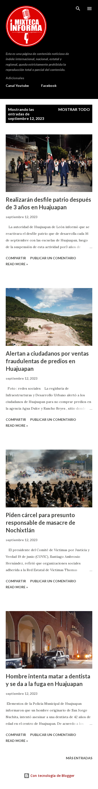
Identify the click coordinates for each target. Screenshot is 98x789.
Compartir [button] (16, 258)
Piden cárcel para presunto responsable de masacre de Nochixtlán (40, 522)
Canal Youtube (17, 85)
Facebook (49, 85)
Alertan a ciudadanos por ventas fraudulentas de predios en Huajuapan (47, 361)
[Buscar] (78, 8)
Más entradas (79, 758)
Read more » (17, 264)
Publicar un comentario (53, 258)
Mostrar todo (74, 109)
